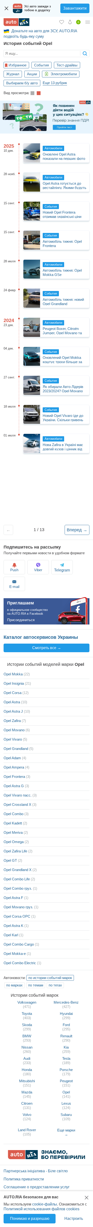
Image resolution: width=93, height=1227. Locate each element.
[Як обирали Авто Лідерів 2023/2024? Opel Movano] (31, 385)
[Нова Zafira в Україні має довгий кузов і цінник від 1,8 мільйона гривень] (31, 443)
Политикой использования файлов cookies (41, 1209)
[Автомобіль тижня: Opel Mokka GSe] (31, 269)
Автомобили (53, 148)
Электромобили (63, 74)
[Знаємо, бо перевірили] (46, 1158)
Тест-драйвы (67, 65)
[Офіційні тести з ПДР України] (46, 117)
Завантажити (75, 8)
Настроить (73, 1218)
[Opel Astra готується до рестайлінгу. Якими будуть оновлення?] (31, 182)
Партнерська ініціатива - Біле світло (36, 1171)
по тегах (55, 985)
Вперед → (77, 529)
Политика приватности (24, 1179)
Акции (32, 74)
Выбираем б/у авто (22, 83)
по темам (35, 985)
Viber (38, 570)
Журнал (12, 74)
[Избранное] (61, 22)
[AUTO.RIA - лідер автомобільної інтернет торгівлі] (16, 22)
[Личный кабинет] (88, 22)
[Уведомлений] (70, 22)
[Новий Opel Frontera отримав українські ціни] (31, 211)
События (41, 65)
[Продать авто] (78, 22)
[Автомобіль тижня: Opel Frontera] (31, 240)
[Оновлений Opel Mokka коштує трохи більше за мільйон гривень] (31, 356)
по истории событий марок (50, 978)
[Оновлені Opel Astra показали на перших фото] (31, 152)
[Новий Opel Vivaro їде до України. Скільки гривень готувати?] (31, 414)
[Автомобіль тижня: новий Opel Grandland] (31, 298)
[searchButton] (84, 53)
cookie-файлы (44, 1204)
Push (14, 570)
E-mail (14, 587)
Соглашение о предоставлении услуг (37, 1187)
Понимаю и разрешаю (29, 1218)
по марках (14, 985)
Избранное (17, 65)
